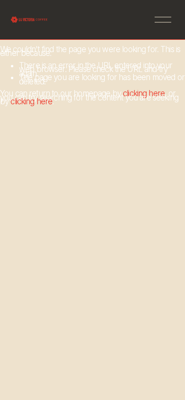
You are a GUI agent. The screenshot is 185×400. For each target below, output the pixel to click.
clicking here (144, 93)
